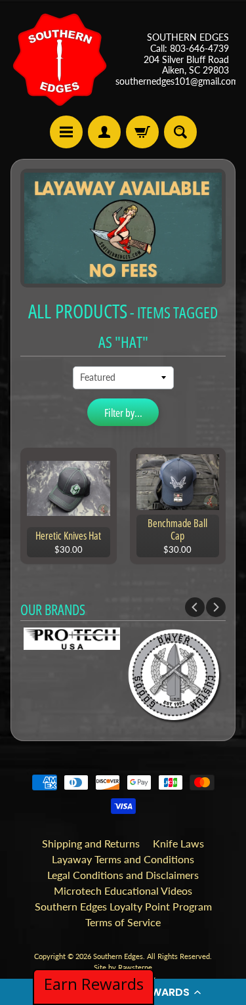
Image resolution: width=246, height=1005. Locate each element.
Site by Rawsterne (123, 967)
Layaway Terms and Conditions (123, 859)
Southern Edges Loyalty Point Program (123, 906)
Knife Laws (178, 843)
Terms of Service (123, 922)
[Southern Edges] (59, 60)
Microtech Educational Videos (123, 890)
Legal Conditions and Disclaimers (123, 874)
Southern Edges (118, 956)
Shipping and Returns (91, 843)
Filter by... (123, 412)
